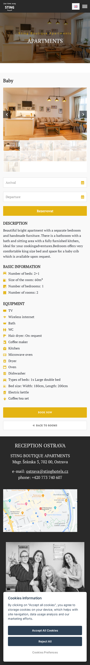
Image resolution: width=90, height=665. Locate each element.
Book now (45, 412)
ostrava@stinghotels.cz (47, 471)
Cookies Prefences (45, 652)
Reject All (45, 641)
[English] (76, 6)
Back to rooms (46, 425)
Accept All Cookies (45, 630)
